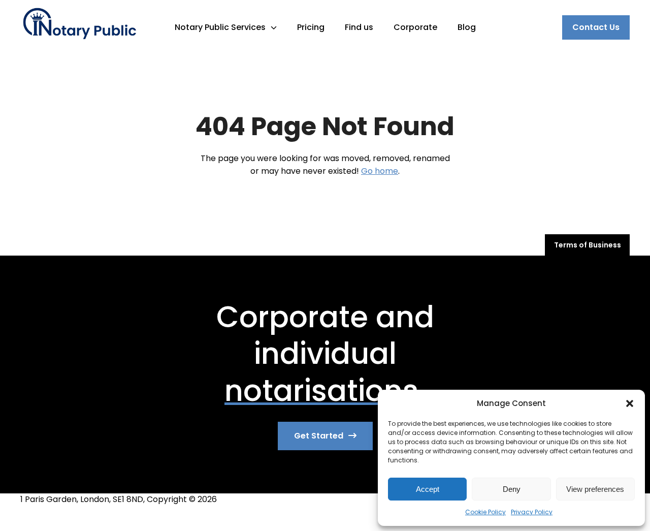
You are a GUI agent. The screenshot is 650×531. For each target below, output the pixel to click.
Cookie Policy (485, 512)
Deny (512, 489)
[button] (630, 403)
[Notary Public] (79, 27)
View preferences (595, 489)
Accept (427, 489)
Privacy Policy (531, 512)
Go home (379, 171)
